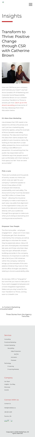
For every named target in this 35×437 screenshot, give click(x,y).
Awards (6, 390)
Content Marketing (9, 345)
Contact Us (7, 403)
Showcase (7, 387)
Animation (14, 357)
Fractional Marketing (10, 342)
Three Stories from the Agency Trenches (19, 315)
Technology (7, 363)
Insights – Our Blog (9, 384)
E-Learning (11, 366)
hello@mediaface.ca (10, 407)
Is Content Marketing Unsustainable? (10, 308)
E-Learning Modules (13, 369)
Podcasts (13, 360)
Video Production (16, 351)
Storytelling (11, 348)
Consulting (7, 339)
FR (17, 354)
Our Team (7, 381)
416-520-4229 (8, 412)
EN (15, 354)
